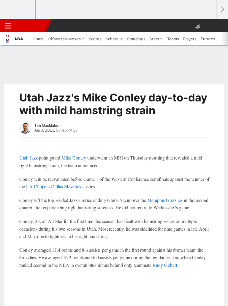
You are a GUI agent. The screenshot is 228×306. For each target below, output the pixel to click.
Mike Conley (73, 157)
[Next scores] (222, 9)
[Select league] (18, 9)
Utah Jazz (28, 157)
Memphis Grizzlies (165, 200)
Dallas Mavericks (67, 186)
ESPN (32, 25)
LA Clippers (38, 186)
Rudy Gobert (165, 265)
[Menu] (8, 25)
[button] (208, 25)
